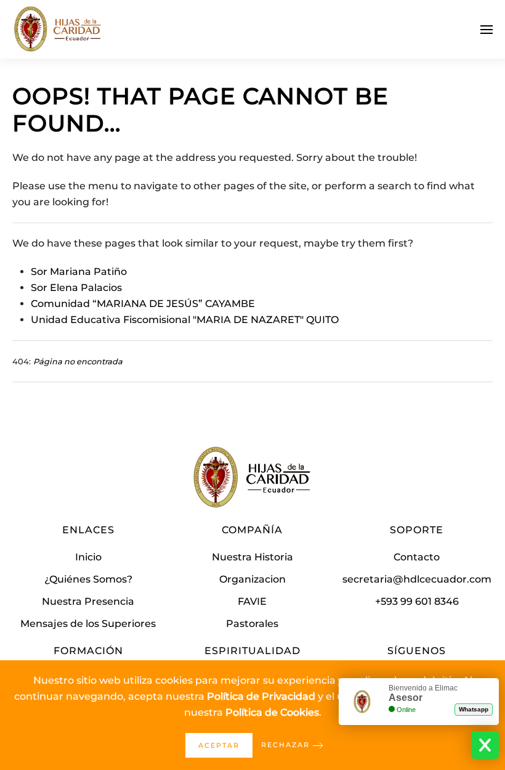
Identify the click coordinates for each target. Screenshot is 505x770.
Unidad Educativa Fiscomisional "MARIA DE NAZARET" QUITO (185, 320)
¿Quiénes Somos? (88, 579)
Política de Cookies (272, 712)
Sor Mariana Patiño (79, 271)
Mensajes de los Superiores (88, 623)
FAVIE (252, 601)
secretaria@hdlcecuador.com (416, 579)
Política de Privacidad (261, 696)
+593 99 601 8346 (417, 601)
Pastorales (252, 623)
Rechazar (285, 744)
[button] (486, 29)
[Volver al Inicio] (58, 29)
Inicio (88, 557)
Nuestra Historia (252, 557)
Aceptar (219, 745)
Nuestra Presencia (88, 601)
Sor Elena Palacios (76, 287)
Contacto (417, 557)
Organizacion (252, 579)
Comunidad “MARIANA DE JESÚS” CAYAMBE (143, 303)
